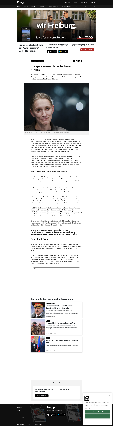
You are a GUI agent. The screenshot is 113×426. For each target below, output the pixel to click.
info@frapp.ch (21, 417)
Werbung (19, 407)
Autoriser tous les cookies (97, 411)
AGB (29, 424)
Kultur (75, 8)
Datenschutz (38, 424)
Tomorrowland (52, 8)
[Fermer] (110, 395)
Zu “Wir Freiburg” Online (87, 49)
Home (17, 8)
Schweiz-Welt (41, 8)
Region (25, 8)
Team (18, 410)
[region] (97, 409)
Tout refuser (97, 416)
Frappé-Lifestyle (65, 8)
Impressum (20, 424)
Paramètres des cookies (97, 420)
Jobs (18, 414)
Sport (32, 8)
